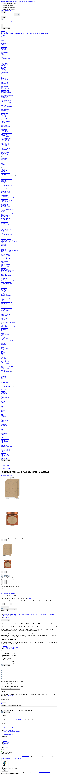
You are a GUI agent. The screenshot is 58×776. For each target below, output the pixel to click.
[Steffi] (29, 57)
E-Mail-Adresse (4, 698)
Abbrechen (3, 703)
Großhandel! (30, 598)
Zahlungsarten (21, 33)
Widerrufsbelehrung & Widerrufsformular (12, 732)
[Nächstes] (5, 540)
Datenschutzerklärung (8, 730)
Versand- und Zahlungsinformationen (11, 731)
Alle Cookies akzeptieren (13, 773)
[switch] (4, 770)
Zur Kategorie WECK (6, 166)
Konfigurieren (4, 773)
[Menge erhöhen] (11, 604)
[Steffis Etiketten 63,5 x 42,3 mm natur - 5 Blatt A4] (12, 488)
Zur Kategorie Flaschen (6, 118)
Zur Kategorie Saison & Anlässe (8, 322)
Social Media (6, 746)
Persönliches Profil (9, 33)
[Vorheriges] (2, 540)
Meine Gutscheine (45, 33)
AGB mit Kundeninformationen (10, 727)
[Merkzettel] (1, 23)
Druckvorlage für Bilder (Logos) (10, 647)
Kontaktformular (11, 722)
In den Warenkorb (4, 606)
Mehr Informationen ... (44, 772)
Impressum (5, 743)
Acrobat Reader (19, 651)
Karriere (5, 744)
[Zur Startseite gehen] (6, 10)
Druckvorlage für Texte (8, 648)
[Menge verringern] (3, 604)
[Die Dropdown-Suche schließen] (18, 14)
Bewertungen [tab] (6, 617)
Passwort (3, 699)
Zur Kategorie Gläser (5, 58)
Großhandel (6, 742)
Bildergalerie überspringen (6, 475)
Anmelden (3, 31)
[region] (29, 531)
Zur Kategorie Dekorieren (6, 258)
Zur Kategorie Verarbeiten (7, 283)
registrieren (5, 32)
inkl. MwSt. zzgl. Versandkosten (8, 593)
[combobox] (7, 15)
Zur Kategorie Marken (6, 371)
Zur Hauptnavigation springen (28, 1)
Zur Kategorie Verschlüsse (7, 185)
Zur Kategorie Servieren (6, 304)
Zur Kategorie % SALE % (7, 386)
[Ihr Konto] (2, 25)
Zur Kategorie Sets (5, 154)
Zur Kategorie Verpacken (6, 234)
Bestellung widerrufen (36, 33)
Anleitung (5, 646)
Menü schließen (6, 28)
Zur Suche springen (17, 1)
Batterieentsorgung (7, 729)
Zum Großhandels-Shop (8, 21)
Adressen (16, 33)
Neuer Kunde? (11, 695)
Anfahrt (5, 741)
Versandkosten (25, 756)
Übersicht (3, 33)
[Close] (1, 574)
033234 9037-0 (19, 719)
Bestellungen (28, 33)
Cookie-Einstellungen (8, 734)
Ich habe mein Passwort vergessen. (8, 701)
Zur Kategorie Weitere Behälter (8, 175)
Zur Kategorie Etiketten (6, 224)
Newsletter (5, 747)
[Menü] (7, 761)
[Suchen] (15, 14)
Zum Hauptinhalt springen (7, 1)
